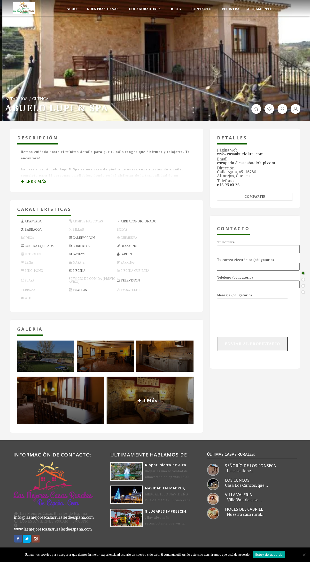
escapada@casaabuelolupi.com (246, 163)
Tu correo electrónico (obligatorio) (245, 260)
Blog (176, 9)
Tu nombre (226, 242)
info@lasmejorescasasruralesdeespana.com (54, 517)
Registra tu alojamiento (247, 9)
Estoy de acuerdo (269, 554)
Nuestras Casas (103, 9)
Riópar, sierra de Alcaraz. (169, 465)
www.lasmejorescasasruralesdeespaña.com (53, 529)
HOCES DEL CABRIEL (244, 509)
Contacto (201, 9)
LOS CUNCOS (237, 480)
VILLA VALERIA (238, 494)
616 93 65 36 (228, 184)
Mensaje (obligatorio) (234, 295)
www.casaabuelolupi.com (240, 154)
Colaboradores (145, 9)
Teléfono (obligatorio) (235, 277)
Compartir (254, 196)
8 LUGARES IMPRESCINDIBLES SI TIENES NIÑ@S (188, 511)
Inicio (71, 9)
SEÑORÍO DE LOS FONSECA (250, 465)
